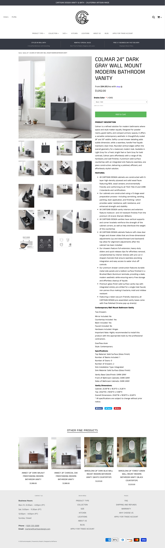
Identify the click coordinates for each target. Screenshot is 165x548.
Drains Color (99, 97)
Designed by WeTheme (50, 541)
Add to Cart (121, 114)
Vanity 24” (26, 53)
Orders (5, 17)
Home (20, 53)
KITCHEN (74, 33)
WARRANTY (126, 508)
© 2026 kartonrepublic (25, 541)
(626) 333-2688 (32, 525)
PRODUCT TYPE (82, 500)
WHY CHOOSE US (126, 512)
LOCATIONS (85, 33)
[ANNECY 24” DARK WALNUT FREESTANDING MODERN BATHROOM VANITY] (33, 453)
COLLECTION (82, 504)
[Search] (152, 17)
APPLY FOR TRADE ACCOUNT (123, 33)
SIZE (82, 508)
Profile (14, 17)
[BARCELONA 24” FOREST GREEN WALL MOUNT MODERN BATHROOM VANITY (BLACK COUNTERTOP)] (131, 452)
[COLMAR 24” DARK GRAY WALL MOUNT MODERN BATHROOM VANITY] (26, 149)
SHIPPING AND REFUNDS (126, 504)
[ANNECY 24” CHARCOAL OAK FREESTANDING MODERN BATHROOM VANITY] (66, 453)
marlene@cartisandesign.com (37, 529)
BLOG (107, 33)
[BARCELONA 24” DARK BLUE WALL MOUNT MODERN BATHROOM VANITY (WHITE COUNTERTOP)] (99, 452)
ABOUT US (97, 33)
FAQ (126, 500)
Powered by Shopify (37, 541)
